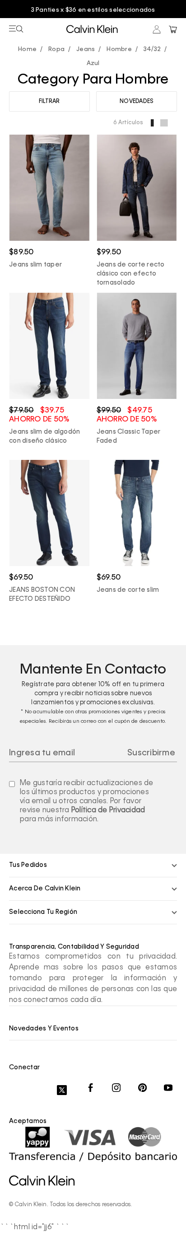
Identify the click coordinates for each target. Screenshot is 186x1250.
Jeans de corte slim (128, 590)
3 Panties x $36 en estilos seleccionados (93, 10)
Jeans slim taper (35, 265)
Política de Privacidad (108, 810)
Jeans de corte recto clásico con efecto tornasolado (131, 274)
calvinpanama (29, 50)
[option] (93, 10)
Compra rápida (49, 212)
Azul (93, 63)
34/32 (152, 49)
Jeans (85, 49)
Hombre (119, 49)
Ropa (56, 49)
